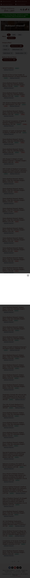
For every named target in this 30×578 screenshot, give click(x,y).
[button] (28, 275)
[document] (15, 289)
